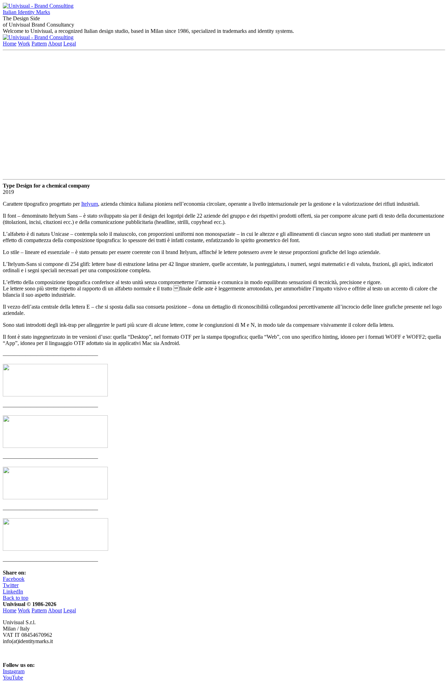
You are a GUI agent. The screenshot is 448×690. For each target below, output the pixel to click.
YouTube (13, 678)
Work (24, 44)
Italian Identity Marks (26, 12)
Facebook (13, 579)
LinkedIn (13, 591)
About (55, 44)
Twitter (11, 585)
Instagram (13, 671)
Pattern (39, 44)
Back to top (15, 598)
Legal (69, 44)
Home (9, 44)
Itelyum (89, 204)
